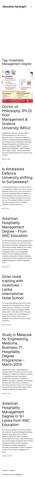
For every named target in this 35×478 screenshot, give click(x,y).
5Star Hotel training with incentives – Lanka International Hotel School (12, 287)
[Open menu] (31, 7)
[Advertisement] (17, 34)
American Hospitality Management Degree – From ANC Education (15, 227)
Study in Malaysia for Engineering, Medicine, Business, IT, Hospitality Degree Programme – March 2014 (17, 350)
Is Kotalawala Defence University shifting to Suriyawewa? (17, 175)
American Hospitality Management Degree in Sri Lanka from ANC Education (16, 414)
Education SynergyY (15, 6)
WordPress (19, 474)
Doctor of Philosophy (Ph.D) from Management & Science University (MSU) (17, 117)
